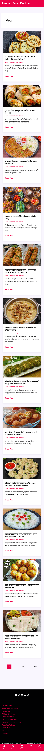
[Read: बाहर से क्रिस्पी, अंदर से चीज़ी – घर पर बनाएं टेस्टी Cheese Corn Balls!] (22, 417)
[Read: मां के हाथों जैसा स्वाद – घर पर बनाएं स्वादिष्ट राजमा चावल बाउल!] (22, 146)
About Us (5, 730)
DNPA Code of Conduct (10, 719)
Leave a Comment (10, 62)
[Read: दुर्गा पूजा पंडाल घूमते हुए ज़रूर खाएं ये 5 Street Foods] (22, 95)
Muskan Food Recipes (16, 3)
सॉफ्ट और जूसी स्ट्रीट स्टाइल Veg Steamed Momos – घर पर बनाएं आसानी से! (20, 484)
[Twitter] (19, 695)
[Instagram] (22, 695)
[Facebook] (16, 695)
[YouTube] (25, 695)
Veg (17, 62)
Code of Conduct (8, 717)
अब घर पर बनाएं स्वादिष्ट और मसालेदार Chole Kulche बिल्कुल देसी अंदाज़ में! (20, 57)
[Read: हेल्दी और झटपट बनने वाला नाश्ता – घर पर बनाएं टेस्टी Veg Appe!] (22, 570)
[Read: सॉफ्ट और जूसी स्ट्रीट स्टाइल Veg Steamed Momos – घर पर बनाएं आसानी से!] (22, 468)
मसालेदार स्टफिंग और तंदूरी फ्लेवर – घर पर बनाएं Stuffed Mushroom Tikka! (20, 271)
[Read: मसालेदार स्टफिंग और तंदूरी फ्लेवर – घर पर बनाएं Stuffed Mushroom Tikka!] (22, 255)
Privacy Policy (7, 706)
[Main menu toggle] (39, 3)
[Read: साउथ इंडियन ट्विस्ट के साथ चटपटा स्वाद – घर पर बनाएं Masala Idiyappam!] (22, 519)
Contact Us (6, 728)
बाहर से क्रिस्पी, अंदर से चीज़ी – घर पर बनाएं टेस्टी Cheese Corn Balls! (21, 433)
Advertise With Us (8, 725)
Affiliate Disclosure (9, 714)
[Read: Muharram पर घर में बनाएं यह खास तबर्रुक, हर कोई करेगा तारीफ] (22, 311)
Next (37, 666)
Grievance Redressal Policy (12, 722)
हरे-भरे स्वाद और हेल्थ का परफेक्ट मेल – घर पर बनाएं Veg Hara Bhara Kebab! (21, 382)
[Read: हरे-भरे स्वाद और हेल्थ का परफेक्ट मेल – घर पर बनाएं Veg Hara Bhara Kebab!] (22, 366)
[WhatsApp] (28, 695)
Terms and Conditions (10, 708)
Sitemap (5, 733)
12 (23, 666)
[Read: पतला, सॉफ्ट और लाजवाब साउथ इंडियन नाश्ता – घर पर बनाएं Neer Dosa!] (22, 621)
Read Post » (10, 76)
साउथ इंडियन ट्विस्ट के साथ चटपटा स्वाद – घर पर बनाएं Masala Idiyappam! (21, 535)
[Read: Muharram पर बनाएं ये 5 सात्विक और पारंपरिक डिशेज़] (22, 199)
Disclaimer (6, 711)
